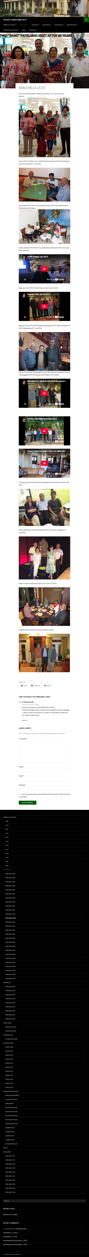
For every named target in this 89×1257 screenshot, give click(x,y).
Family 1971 (9, 1051)
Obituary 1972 (10, 1156)
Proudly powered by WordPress (12, 1254)
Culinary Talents (11, 1099)
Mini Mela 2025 (10, 878)
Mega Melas (46, 25)
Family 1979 (9, 1083)
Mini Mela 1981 (10, 978)
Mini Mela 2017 (10, 910)
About (24, 30)
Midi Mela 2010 (10, 1011)
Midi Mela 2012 (10, 1003)
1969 (6, 821)
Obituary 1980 (10, 1188)
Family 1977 (9, 1075)
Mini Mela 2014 (10, 922)
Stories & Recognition (10, 30)
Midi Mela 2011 (10, 1007)
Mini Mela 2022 (10, 890)
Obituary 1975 (10, 1168)
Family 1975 (9, 1067)
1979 (6, 857)
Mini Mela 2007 (10, 950)
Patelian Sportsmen (12, 1095)
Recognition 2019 (11, 1123)
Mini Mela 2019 (10, 902)
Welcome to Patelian (10, 1214)
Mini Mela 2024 (10, 882)
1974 (6, 841)
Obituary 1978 (10, 1180)
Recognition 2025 (11, 1107)
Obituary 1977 (10, 1176)
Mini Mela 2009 (10, 942)
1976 (6, 845)
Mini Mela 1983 (10, 974)
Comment (23, 739)
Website (22, 785)
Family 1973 (9, 1059)
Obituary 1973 (10, 1160)
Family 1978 (9, 1079)
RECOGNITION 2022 (11, 1119)
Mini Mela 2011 (10, 934)
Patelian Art (9, 1103)
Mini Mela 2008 (10, 946)
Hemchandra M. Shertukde (12, 1240)
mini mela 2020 (10, 898)
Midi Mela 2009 (10, 1015)
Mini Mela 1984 (10, 966)
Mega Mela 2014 (10, 1027)
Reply (26, 720)
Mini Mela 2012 (10, 930)
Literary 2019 (9, 1132)
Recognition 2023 (11, 1115)
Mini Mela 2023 (10, 886)
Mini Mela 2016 (10, 914)
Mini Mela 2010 (10, 938)
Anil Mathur (7, 1233)
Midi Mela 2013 (10, 998)
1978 (6, 853)
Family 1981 (9, 1087)
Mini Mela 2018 (10, 906)
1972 (6, 833)
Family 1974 (9, 1063)
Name (21, 767)
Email (21, 776)
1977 (6, 849)
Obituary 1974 (10, 1164)
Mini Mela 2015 (10, 918)
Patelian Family (72, 25)
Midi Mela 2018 (10, 986)
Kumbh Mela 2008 (11, 1039)
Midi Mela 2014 (10, 994)
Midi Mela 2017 (10, 990)
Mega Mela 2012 (10, 1031)
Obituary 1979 (10, 1184)
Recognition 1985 (11, 1144)
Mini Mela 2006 (10, 954)
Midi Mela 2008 (10, 1019)
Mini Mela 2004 (10, 958)
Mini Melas (23, 25)
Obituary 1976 (10, 1172)
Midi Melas (34, 25)
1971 (6, 829)
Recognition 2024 (11, 1111)
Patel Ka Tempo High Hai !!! (15, 19)
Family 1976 (9, 1071)
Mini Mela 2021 (10, 894)
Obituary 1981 (10, 1192)
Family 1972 (9, 1055)
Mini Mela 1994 (10, 970)
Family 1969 (9, 1047)
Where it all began (9, 25)
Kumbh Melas (58, 25)
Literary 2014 (9, 1140)
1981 (6, 861)
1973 (6, 837)
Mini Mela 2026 (10, 873)
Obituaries (32, 30)
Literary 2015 (9, 1136)
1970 (6, 825)
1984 (6, 865)
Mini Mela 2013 (10, 926)
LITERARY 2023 (9, 1128)
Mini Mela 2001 (10, 962)
